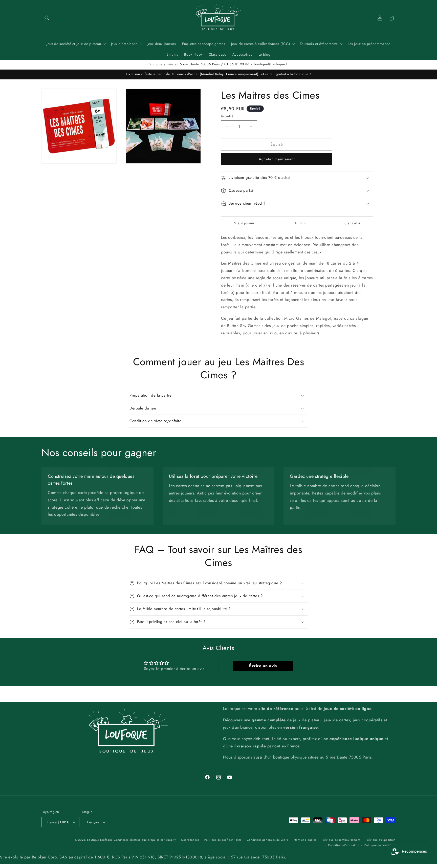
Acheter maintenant (277, 159)
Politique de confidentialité (223, 840)
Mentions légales (305, 840)
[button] (47, 18)
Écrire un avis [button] (263, 666)
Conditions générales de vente (267, 840)
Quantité (227, 116)
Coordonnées (190, 840)
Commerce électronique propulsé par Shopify (145, 840)
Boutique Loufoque (100, 840)
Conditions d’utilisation (343, 845)
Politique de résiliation (380, 845)
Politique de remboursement (341, 840)
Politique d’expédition (381, 840)
